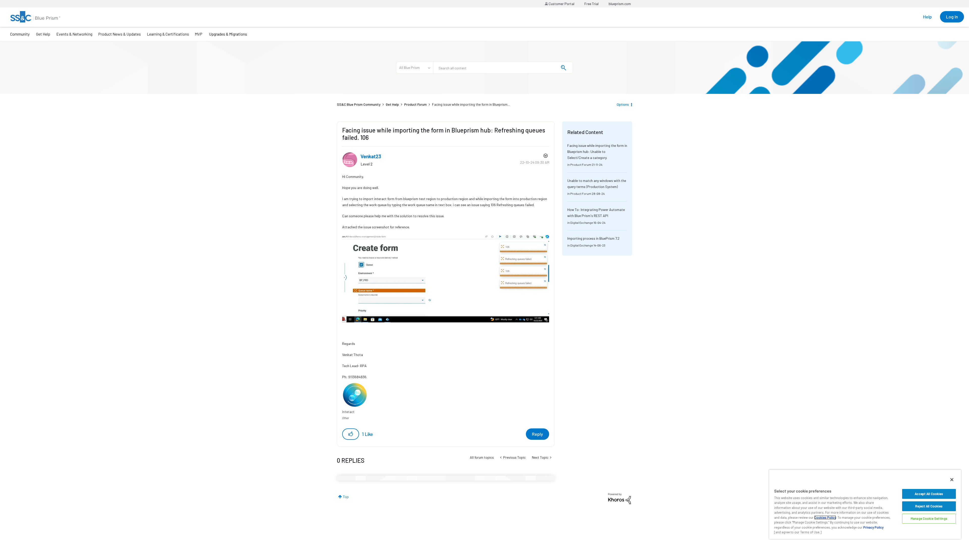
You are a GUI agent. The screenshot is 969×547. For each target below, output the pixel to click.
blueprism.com (620, 4)
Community (20, 34)
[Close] (951, 479)
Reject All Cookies (929, 506)
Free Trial (591, 4)
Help (927, 16)
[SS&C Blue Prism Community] (35, 16)
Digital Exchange (581, 222)
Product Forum (415, 104)
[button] (350, 434)
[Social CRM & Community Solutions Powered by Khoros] (619, 498)
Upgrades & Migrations (228, 34)
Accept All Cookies (929, 494)
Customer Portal (561, 4)
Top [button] (346, 497)
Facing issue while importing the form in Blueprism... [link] (471, 104)
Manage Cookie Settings (929, 518)
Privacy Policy (873, 527)
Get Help (43, 34)
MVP (198, 34)
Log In (952, 16)
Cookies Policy (825, 517)
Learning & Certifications (168, 34)
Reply (537, 434)
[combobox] (503, 68)
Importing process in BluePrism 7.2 (593, 238)
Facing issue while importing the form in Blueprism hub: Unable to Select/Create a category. (597, 151)
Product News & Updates (119, 34)
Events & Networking (74, 34)
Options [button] (623, 104)
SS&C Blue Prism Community (359, 104)
